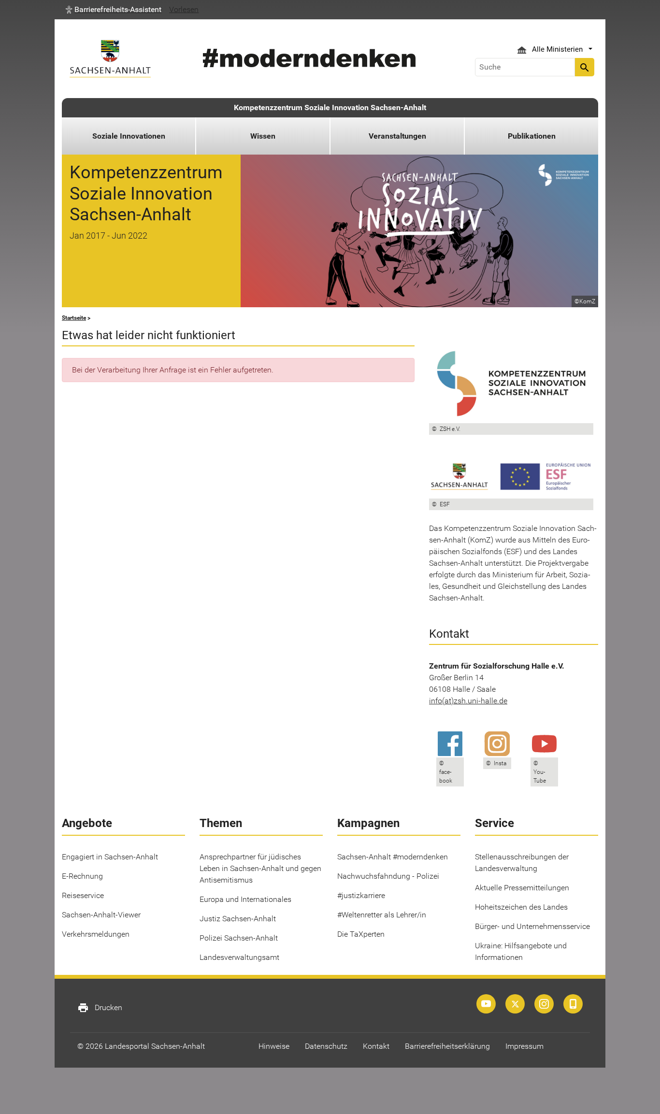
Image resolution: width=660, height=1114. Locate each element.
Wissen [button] (262, 136)
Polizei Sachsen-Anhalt (239, 938)
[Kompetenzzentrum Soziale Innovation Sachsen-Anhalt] (486, 1004)
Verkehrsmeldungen (95, 934)
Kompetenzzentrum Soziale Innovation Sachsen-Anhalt (330, 107)
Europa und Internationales (245, 899)
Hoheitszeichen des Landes (521, 907)
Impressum (524, 1046)
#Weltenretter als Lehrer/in (381, 914)
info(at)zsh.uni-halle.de (468, 700)
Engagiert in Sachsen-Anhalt (110, 856)
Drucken (99, 1008)
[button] (113, 9)
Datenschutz (326, 1046)
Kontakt (376, 1046)
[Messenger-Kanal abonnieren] (573, 1004)
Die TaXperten (361, 934)
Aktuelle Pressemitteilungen (522, 887)
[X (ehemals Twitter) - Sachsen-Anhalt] (515, 1004)
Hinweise (273, 1046)
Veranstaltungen (397, 136)
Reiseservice (83, 895)
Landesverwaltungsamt (239, 957)
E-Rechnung (82, 876)
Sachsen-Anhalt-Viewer (101, 914)
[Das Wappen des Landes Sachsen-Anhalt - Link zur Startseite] (110, 58)
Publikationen (532, 136)
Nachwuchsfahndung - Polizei (388, 876)
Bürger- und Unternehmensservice (532, 926)
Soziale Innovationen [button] (128, 136)
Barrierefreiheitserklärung (447, 1046)
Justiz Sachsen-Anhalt (238, 918)
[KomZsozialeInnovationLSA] (544, 1004)
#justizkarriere (361, 895)
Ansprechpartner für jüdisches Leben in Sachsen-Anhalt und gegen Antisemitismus (260, 868)
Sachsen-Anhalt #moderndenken (392, 856)
